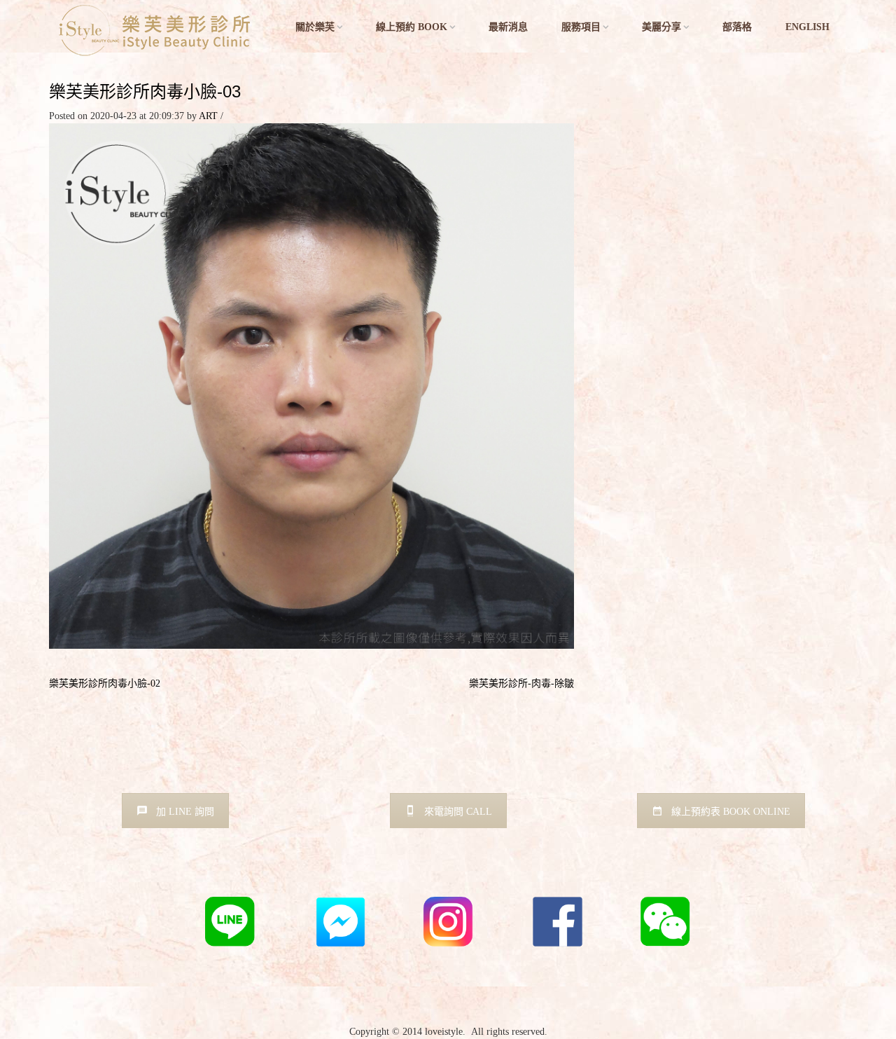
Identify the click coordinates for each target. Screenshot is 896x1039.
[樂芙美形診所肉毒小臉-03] (311, 385)
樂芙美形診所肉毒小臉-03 (145, 91)
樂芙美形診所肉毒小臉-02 (104, 683)
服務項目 (581, 27)
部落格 (737, 27)
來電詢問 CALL (458, 811)
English (807, 27)
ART (208, 116)
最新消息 (508, 27)
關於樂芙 (315, 27)
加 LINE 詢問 (185, 811)
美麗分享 (661, 27)
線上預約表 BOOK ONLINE (730, 811)
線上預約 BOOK (411, 27)
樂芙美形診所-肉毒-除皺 (521, 683)
